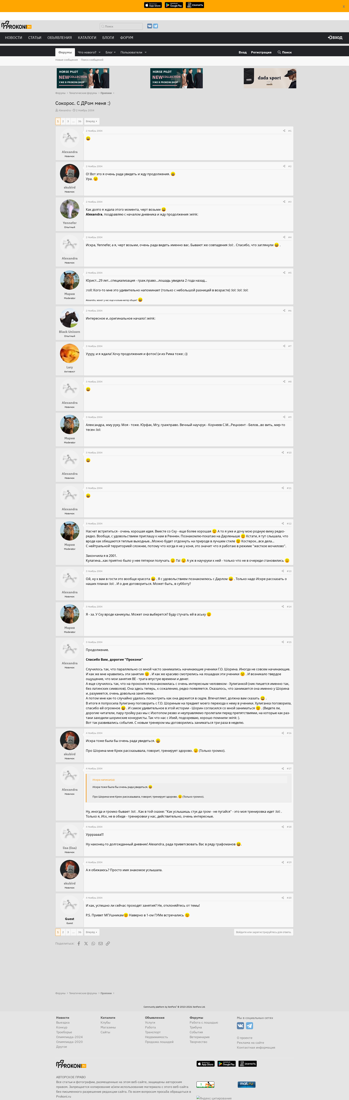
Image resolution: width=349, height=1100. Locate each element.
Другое (61, 1047)
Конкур (61, 1027)
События (196, 1032)
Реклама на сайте (250, 1043)
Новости (13, 37)
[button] (100, 52)
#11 (289, 488)
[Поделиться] (284, 131)
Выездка (63, 1022)
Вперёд (90, 121)
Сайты (105, 1032)
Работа (150, 1027)
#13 (289, 571)
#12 (289, 523)
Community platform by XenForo (174, 1006)
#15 (289, 642)
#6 (289, 310)
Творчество (198, 1042)
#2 (289, 166)
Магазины (108, 1027)
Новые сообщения (66, 59)
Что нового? (87, 52)
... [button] (73, 121)
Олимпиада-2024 (69, 1037)
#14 (289, 606)
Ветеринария (200, 1037)
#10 (289, 452)
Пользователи (131, 52)
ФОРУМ (126, 37)
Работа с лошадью (204, 1022)
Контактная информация (256, 1047)
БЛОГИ (108, 37)
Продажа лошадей (159, 1042)
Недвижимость (156, 1037)
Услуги (150, 1022)
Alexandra (65, 110)
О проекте (244, 1038)
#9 (289, 417)
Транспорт (153, 1032)
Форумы (65, 52)
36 (79, 121)
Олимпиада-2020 (69, 1042)
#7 (289, 346)
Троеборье (64, 1032)
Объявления (59, 37)
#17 (289, 768)
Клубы (105, 1022)
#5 (289, 272)
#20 (289, 897)
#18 (289, 826)
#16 (289, 732)
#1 (289, 130)
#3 (289, 201)
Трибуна (196, 1027)
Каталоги (87, 37)
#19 (289, 862)
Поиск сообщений (92, 59)
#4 (289, 237)
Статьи (34, 37)
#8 (289, 381)
